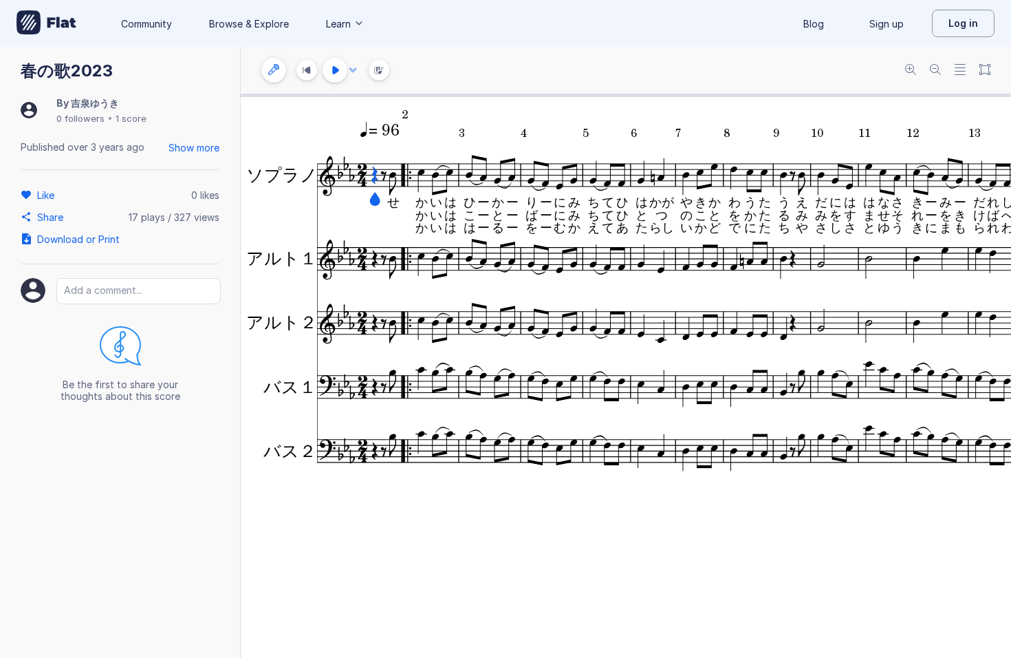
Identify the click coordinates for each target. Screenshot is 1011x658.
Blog (813, 24)
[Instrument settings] (273, 70)
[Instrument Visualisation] (379, 70)
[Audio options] (352, 70)
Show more (193, 147)
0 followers (80, 118)
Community (146, 24)
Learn (338, 24)
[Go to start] (306, 70)
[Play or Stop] (335, 70)
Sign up (886, 24)
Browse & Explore (249, 24)
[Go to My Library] (46, 23)
